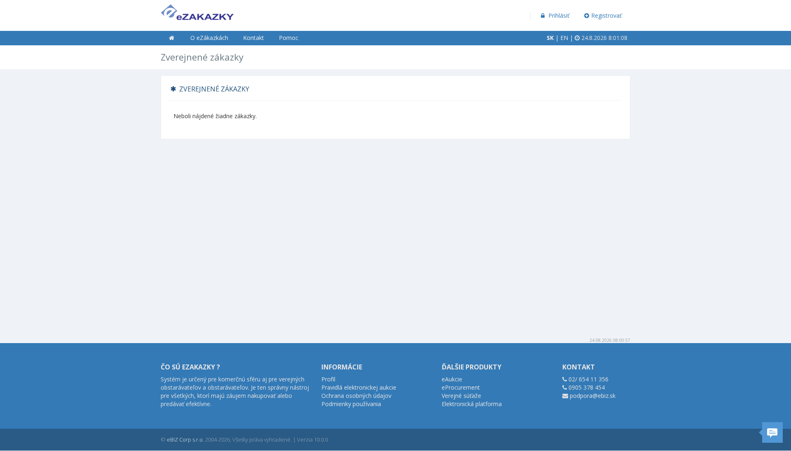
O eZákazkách (209, 38)
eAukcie (452, 379)
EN (564, 38)
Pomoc (288, 38)
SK (550, 38)
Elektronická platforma (472, 404)
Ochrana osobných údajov (356, 396)
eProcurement (461, 387)
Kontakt (253, 38)
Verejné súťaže (461, 396)
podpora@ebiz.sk (592, 396)
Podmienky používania (351, 404)
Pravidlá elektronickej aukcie (358, 387)
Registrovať (606, 15)
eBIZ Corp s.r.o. (185, 439)
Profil (328, 379)
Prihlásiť (558, 15)
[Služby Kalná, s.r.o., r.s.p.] (197, 10)
